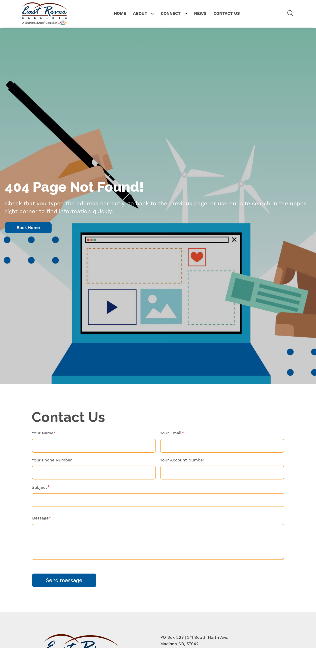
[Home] (44, 13)
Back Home (28, 227)
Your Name (42, 432)
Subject (39, 487)
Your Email (171, 432)
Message (40, 518)
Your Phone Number (52, 460)
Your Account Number (182, 460)
